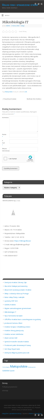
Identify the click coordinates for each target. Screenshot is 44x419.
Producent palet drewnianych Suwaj (17, 345)
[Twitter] (38, 4)
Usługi (22, 26)
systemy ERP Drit (11, 301)
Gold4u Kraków (10, 305)
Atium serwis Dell (10, 338)
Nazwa (4, 136)
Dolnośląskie (6, 367)
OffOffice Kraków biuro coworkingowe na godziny (22, 319)
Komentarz (4, 117)
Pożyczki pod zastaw (9, 99)
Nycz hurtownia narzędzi (13, 316)
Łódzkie (6, 370)
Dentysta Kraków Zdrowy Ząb (15, 282)
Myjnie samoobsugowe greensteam (17, 308)
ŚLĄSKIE (12, 371)
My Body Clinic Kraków (34, 99)
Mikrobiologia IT (10, 312)
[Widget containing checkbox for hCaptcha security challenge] (18, 159)
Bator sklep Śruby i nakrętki (14, 297)
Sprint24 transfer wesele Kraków (16, 342)
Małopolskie (8, 92)
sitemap (5, 390)
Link (26, 92)
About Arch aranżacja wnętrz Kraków (17, 290)
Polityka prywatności (9, 387)
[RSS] (41, 4)
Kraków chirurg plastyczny (14, 330)
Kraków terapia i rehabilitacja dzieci (17, 327)
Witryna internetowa (4, 150)
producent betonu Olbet (13, 323)
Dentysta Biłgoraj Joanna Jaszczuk (16, 353)
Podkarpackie (32, 367)
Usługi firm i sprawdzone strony (20, 4)
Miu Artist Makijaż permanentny (16, 286)
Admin (8, 26)
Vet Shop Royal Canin (12, 349)
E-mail (3, 143)
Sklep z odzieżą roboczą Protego (16, 293)
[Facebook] (35, 4)
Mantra (31, 413)
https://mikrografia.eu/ (22, 241)
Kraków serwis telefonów (13, 334)
